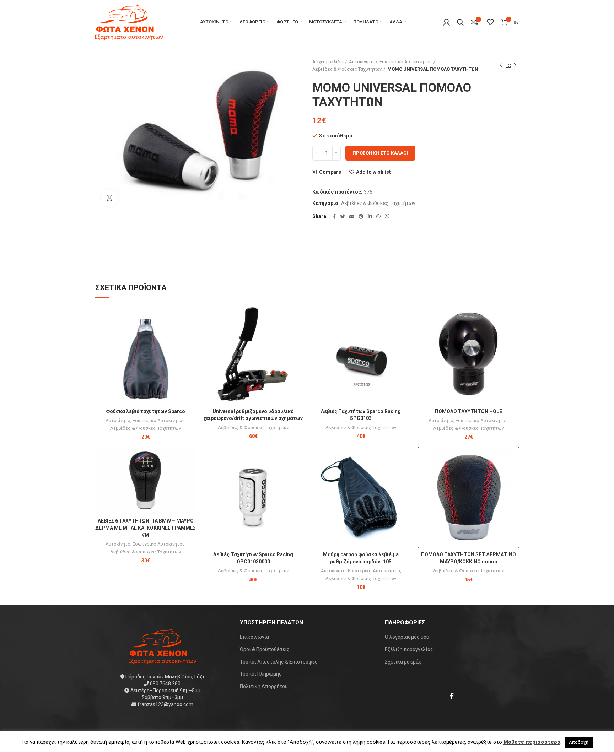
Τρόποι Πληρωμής (261, 674)
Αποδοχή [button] (578, 742)
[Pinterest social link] (361, 216)
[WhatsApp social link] (378, 216)
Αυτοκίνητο (361, 61)
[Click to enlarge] (109, 198)
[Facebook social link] (334, 216)
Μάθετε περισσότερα (531, 742)
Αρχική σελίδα (327, 61)
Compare (330, 171)
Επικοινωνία (254, 637)
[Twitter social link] (342, 216)
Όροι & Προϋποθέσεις (265, 649)
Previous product (501, 65)
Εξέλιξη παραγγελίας (409, 649)
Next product (515, 65)
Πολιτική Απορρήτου (264, 686)
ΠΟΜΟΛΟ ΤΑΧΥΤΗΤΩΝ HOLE (468, 411)
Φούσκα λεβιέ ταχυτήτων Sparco (145, 411)
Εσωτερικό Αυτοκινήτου (405, 61)
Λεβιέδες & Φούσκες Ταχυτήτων (347, 69)
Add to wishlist (373, 171)
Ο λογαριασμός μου (407, 637)
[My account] (446, 22)
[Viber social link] (387, 216)
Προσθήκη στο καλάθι (380, 153)
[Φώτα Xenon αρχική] (162, 645)
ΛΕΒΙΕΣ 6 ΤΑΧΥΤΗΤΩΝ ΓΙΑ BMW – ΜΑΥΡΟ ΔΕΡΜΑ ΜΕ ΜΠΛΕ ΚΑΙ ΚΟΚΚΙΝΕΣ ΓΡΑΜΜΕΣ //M (145, 527)
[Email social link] (351, 216)
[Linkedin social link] (370, 216)
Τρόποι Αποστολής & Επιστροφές (279, 662)
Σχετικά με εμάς (403, 662)
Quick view (190, 332)
